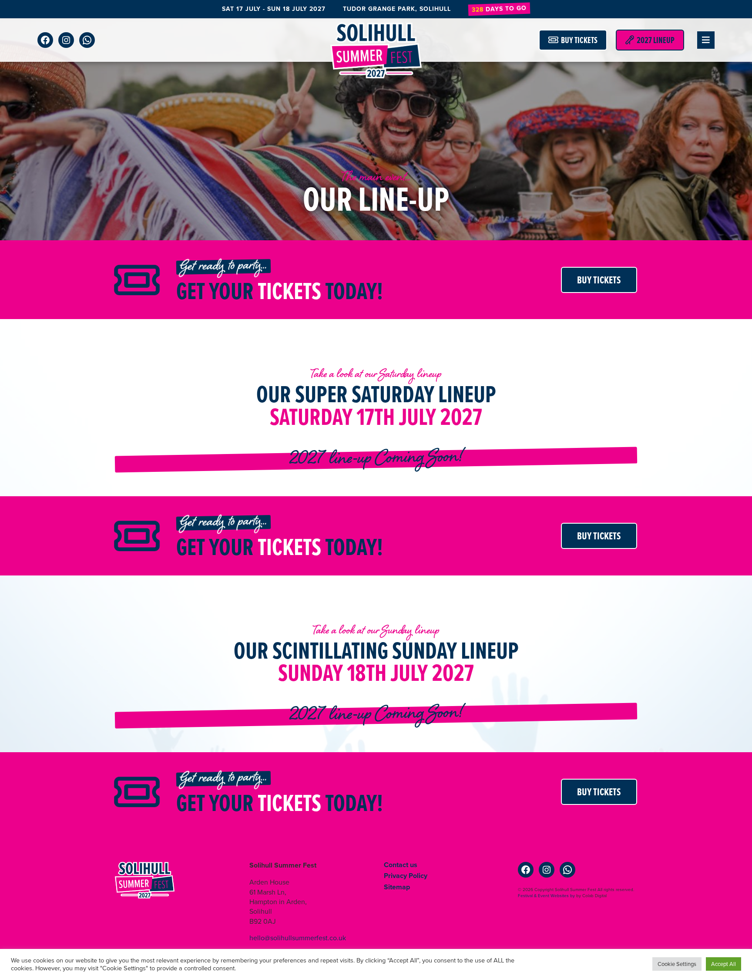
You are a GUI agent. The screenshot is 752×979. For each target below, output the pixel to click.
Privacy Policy (405, 876)
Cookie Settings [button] (677, 964)
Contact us (400, 865)
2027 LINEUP (654, 40)
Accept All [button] (723, 964)
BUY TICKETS (578, 40)
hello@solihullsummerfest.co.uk (297, 937)
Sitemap (397, 887)
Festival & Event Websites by (546, 895)
